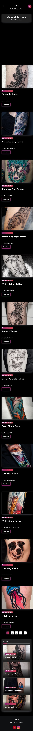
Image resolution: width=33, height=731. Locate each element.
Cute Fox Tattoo (10, 474)
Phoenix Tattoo (9, 332)
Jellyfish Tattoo (9, 616)
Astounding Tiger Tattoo (14, 237)
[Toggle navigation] (3, 6)
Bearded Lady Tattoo (12, 707)
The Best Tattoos (7, 90)
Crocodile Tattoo (10, 94)
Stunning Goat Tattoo (13, 189)
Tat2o (16, 6)
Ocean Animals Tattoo (13, 379)
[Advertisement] (16, 42)
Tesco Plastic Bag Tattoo (13, 690)
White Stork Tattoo (11, 521)
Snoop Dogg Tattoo (11, 674)
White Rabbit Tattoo (12, 284)
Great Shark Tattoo (11, 426)
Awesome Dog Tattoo (12, 142)
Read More (6, 104)
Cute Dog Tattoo (10, 569)
